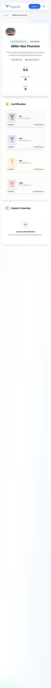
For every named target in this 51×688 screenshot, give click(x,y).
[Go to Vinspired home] (12, 6)
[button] (44, 6)
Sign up (34, 6)
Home (5, 15)
